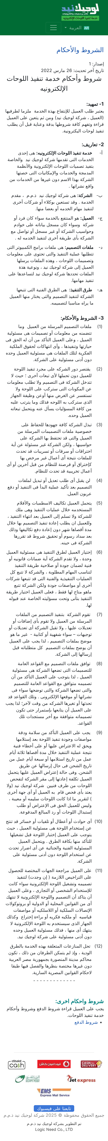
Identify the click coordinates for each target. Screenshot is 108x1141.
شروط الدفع (86, 1022)
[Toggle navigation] (53, 27)
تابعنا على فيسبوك (54, 1108)
